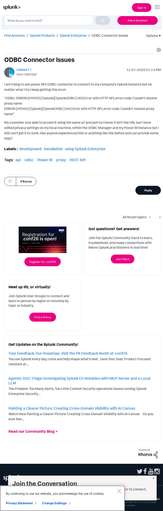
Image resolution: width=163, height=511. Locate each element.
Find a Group (42, 317)
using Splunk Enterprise (85, 149)
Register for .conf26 (42, 261)
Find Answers (14, 35)
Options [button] (150, 36)
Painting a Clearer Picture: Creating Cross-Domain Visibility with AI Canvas (71, 408)
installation (53, 149)
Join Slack (122, 259)
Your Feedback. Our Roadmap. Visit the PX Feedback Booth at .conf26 (68, 353)
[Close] (119, 491)
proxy (61, 159)
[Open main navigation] (157, 7)
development (30, 149)
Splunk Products (42, 35)
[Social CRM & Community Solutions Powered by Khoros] (148, 453)
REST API (78, 159)
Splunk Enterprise (73, 35)
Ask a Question (138, 20)
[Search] (102, 20)
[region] (62, 498)
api (18, 159)
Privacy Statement (19, 503)
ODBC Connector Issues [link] (109, 35)
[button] (158, 50)
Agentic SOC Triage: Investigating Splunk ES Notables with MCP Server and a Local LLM (79, 380)
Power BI (44, 159)
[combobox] (57, 20)
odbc (29, 159)
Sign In (141, 7)
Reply (148, 190)
